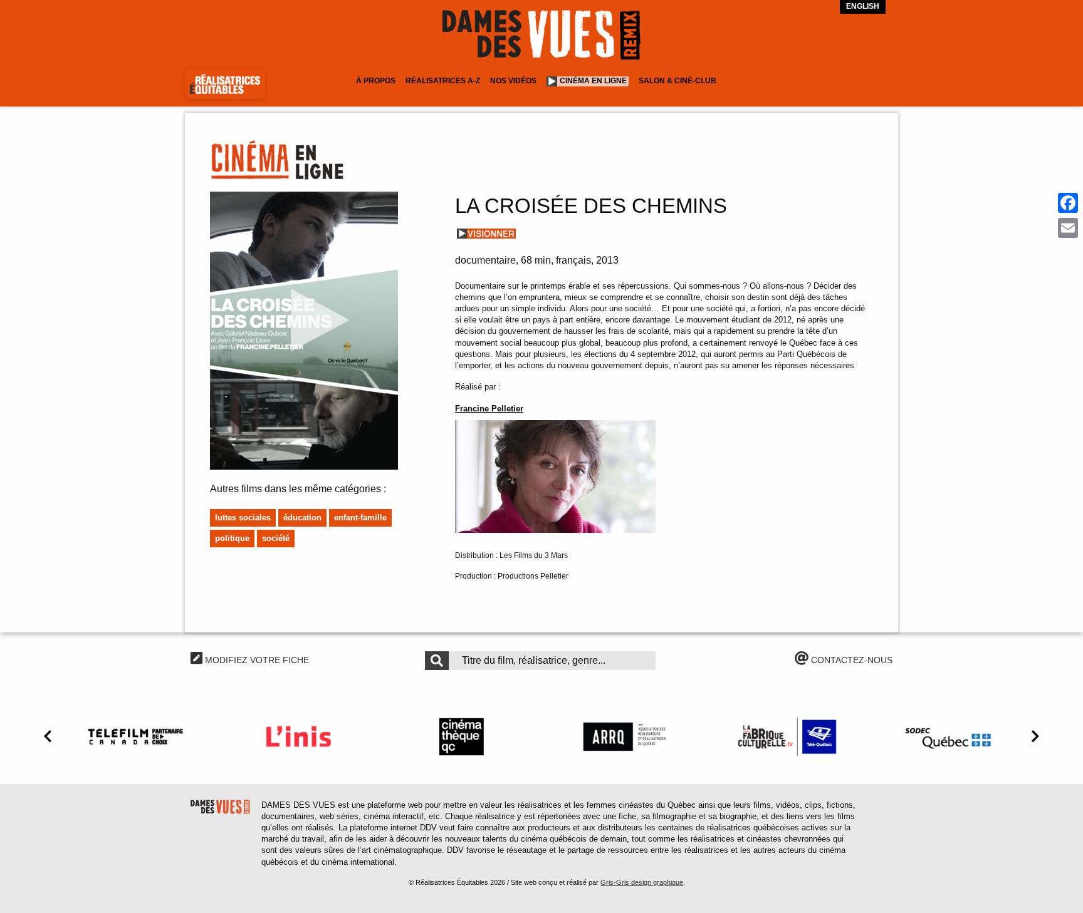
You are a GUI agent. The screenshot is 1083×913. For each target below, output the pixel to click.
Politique (232, 538)
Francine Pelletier (489, 408)
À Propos (375, 80)
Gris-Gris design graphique (641, 882)
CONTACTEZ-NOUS (850, 660)
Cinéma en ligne (593, 80)
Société (276, 538)
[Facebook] (1067, 202)
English (862, 6)
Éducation (302, 517)
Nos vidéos (513, 80)
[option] (135, 736)
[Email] (1067, 227)
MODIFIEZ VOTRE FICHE (255, 660)
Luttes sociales (243, 517)
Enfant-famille (360, 517)
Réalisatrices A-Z (442, 80)
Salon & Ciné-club (677, 80)
